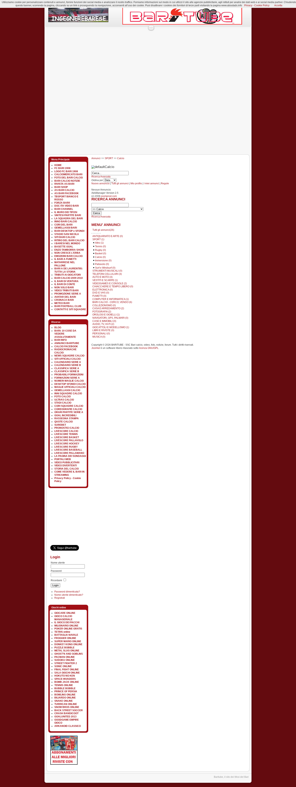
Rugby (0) (100, 250)
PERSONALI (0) (101, 333)
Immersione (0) (103, 260)
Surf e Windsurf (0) (105, 267)
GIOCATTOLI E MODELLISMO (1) (110, 327)
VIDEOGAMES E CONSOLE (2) (109, 283)
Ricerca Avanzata (101, 176)
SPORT (109, 158)
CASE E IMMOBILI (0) (104, 321)
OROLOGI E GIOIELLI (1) (106, 314)
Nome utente (58, 562)
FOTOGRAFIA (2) (101, 311)
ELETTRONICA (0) (102, 289)
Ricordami (56, 580)
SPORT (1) (98, 239)
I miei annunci (151, 183)
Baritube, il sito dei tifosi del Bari (231, 777)
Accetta (278, 5)
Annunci (95, 158)
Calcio (120, 158)
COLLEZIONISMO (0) (104, 305)
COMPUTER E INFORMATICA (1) (110, 299)
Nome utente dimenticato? (68, 594)
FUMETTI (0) (99, 296)
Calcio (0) (100, 257)
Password (56, 571)
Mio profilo (136, 183)
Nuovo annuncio (100, 183)
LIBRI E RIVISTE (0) (103, 330)
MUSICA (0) (98, 336)
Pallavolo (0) (102, 264)
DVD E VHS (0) (100, 292)
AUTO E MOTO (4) (102, 277)
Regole (165, 183)
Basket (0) (100, 253)
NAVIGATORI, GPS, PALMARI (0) (110, 317)
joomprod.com (109, 196)
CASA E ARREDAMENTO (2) (108, 308)
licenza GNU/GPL (148, 348)
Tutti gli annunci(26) (103, 230)
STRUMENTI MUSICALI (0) (107, 270)
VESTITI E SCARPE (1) (105, 280)
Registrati (59, 597)
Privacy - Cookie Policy (256, 5)
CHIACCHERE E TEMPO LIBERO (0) (112, 286)
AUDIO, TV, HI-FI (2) (103, 324)
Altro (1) (99, 242)
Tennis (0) (100, 246)
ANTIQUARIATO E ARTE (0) (107, 236)
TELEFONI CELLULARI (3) (107, 274)
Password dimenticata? (67, 591)
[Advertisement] (117, 39)
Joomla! (95, 348)
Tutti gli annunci (120, 183)
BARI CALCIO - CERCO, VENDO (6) (112, 302)
